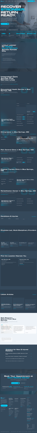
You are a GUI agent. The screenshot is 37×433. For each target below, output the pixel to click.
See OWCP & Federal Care (7, 64)
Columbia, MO (28, 386)
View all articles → (34, 294)
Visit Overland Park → (22, 264)
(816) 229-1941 (4, 407)
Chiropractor (16, 398)
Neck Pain (28, 398)
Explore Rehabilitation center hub (4, 194)
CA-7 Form (10, 405)
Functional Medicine (16, 413)
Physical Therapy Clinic (11, 408)
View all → (10, 406)
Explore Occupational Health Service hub (5, 94)
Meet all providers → (3, 231)
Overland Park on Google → (3, 409)
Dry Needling (10, 414)
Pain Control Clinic (23, 398)
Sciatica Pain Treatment (23, 400)
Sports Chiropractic (16, 401)
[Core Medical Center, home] (3, 1)
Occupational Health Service (11, 399)
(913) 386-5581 (21, 263)
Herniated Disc (28, 400)
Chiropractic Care (16, 399)
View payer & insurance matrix (6, 66)
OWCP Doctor (10, 400)
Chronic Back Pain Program (23, 401)
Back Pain (28, 399)
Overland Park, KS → (16, 386)
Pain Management (22, 399)
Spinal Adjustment (16, 400)
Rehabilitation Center (16, 408)
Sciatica (27, 401)
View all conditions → (34, 216)
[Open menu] (35, 1)
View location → (28, 412)
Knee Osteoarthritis (28, 402)
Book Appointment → (3, 405)
